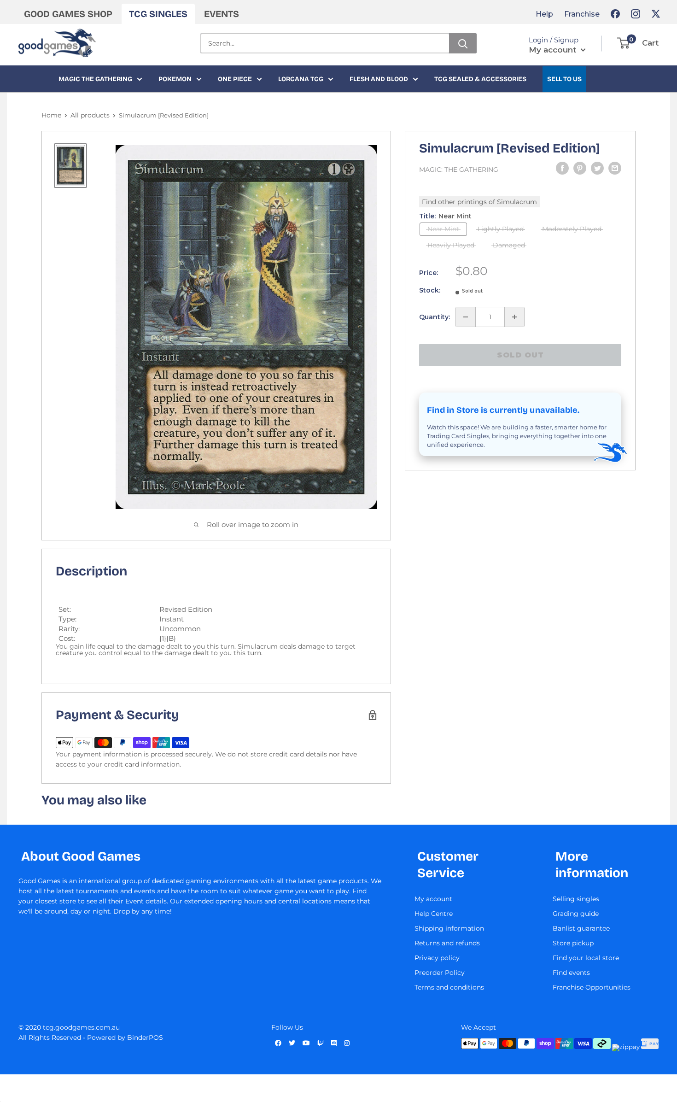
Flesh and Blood (379, 79)
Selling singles (576, 899)
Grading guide (576, 913)
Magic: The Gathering (458, 169)
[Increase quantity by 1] (514, 317)
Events (221, 13)
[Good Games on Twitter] (655, 13)
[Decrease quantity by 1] (465, 317)
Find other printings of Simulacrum (479, 202)
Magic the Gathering (95, 79)
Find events (571, 972)
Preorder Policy (439, 972)
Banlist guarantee (581, 928)
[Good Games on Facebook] (615, 13)
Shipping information (449, 928)
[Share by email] (614, 168)
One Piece (235, 79)
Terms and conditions (449, 987)
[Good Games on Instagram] (635, 13)
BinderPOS (145, 1037)
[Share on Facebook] (562, 168)
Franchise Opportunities (591, 987)
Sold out (520, 355)
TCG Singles (158, 13)
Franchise (582, 14)
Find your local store (586, 958)
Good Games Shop (68, 13)
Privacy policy (437, 958)
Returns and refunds (447, 943)
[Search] (463, 43)
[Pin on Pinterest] (579, 168)
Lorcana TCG (300, 79)
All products (90, 115)
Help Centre (433, 913)
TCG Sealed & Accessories (480, 79)
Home (51, 115)
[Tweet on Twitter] (597, 168)
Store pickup (573, 943)
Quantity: (434, 317)
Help (544, 14)
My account (553, 49)
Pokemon (175, 79)
